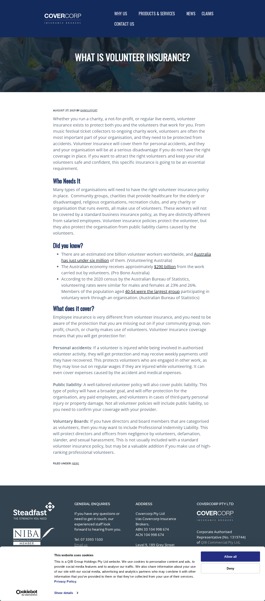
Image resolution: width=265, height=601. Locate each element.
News (75, 463)
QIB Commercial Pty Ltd (220, 542)
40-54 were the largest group (152, 291)
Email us (81, 544)
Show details (63, 593)
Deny (230, 568)
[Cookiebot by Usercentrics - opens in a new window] (27, 593)
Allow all (230, 556)
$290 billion (165, 266)
